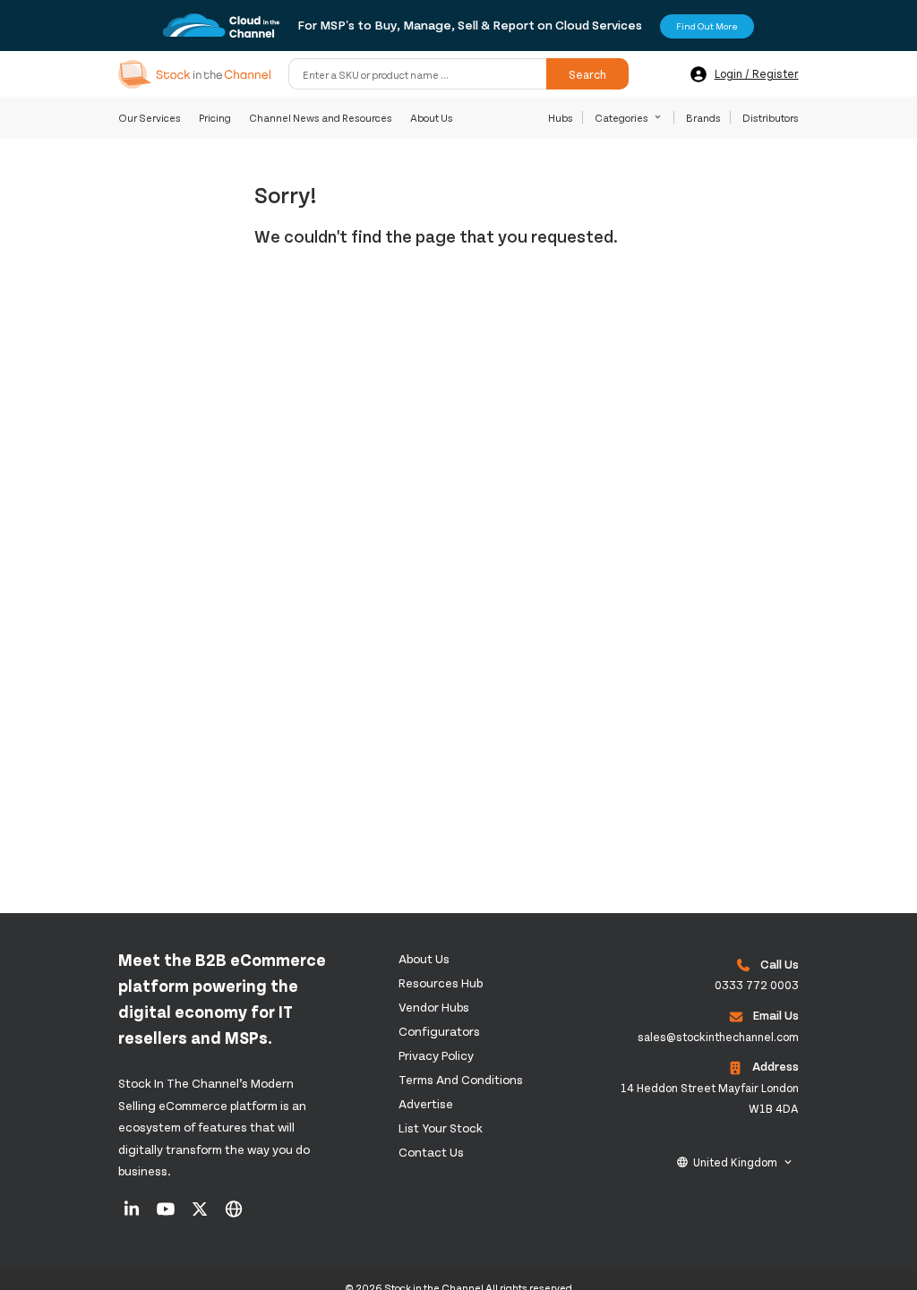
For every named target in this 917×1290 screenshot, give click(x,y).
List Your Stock (441, 1127)
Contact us (431, 1151)
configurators (439, 1030)
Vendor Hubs (434, 1006)
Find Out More (707, 26)
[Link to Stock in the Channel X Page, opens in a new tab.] (201, 1215)
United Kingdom (735, 1162)
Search (587, 74)
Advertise (426, 1103)
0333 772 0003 (757, 985)
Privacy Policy (436, 1055)
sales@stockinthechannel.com (718, 1036)
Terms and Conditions (461, 1079)
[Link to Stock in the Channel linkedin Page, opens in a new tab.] (133, 1215)
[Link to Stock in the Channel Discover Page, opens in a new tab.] (233, 1215)
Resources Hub (441, 982)
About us (424, 958)
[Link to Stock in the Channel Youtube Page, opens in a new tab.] (167, 1215)
